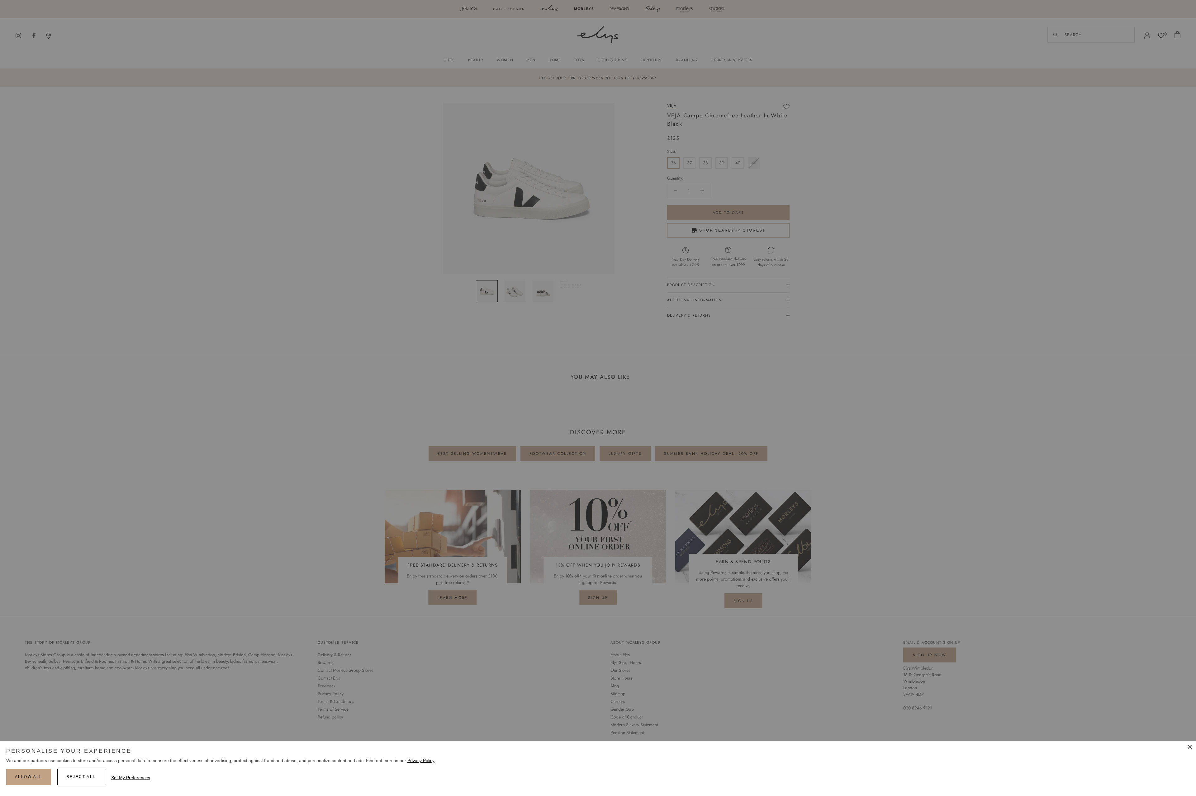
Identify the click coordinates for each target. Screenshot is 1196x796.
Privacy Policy (420, 760)
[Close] (1190, 747)
